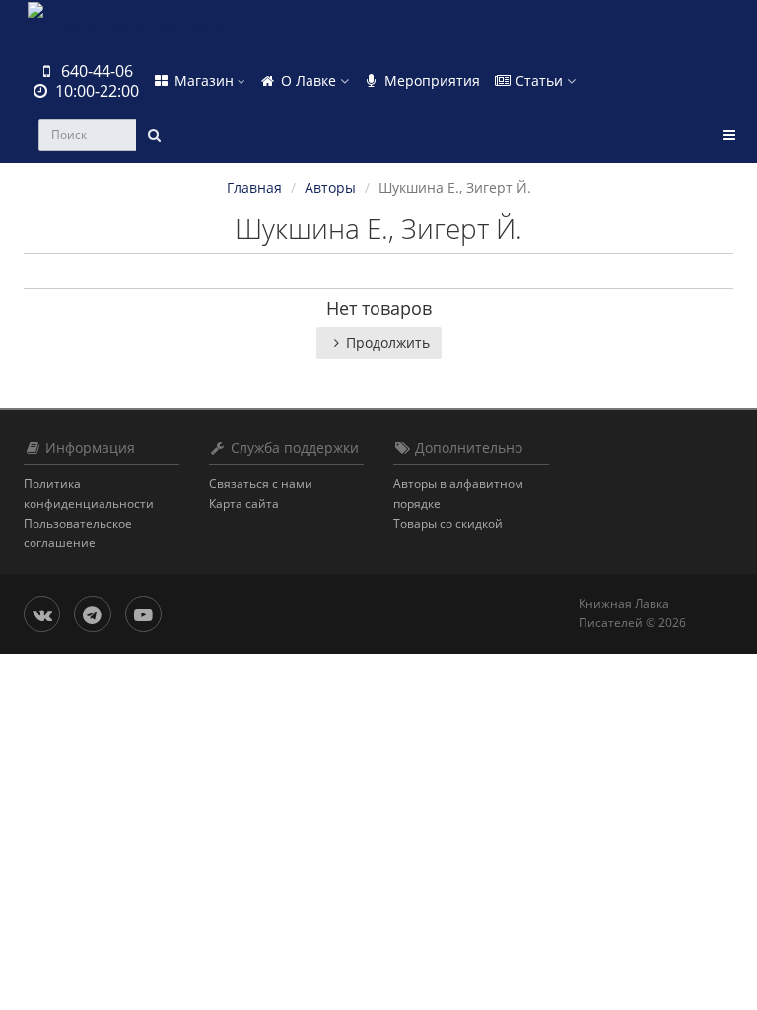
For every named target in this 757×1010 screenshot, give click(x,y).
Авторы (330, 188)
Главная (254, 188)
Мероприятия (430, 80)
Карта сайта (244, 503)
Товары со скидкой (448, 523)
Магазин (204, 80)
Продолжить (388, 342)
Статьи (539, 80)
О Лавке (308, 80)
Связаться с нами (260, 483)
